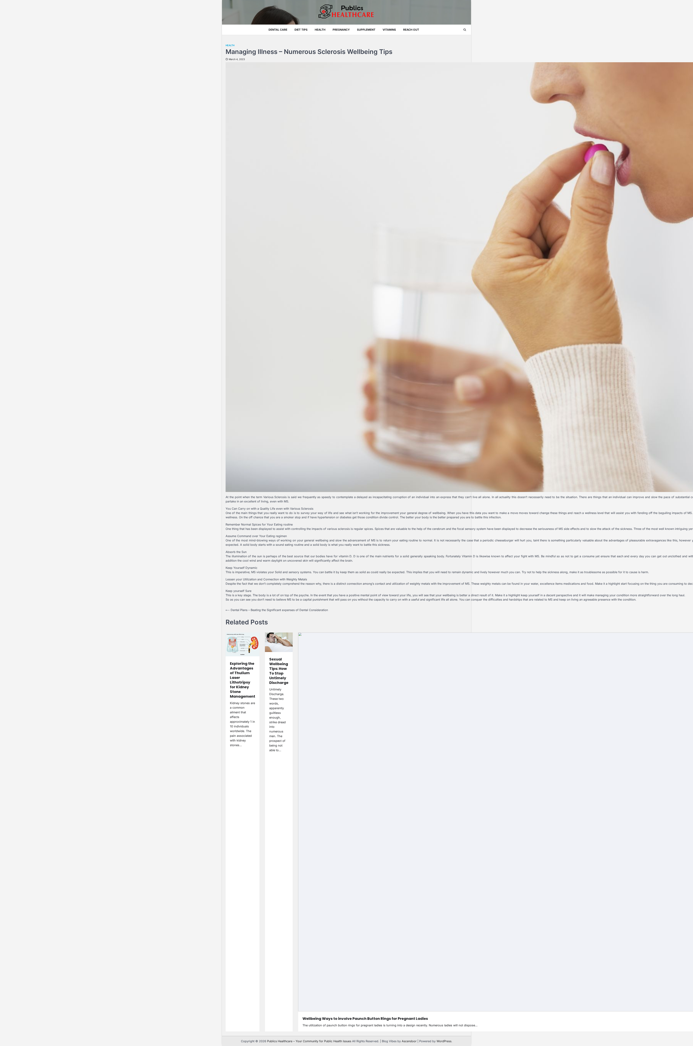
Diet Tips (301, 29)
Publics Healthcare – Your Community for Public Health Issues (309, 1041)
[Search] (464, 29)
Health (320, 29)
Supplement (366, 29)
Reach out (411, 29)
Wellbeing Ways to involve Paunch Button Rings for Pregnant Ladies (365, 1018)
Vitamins (389, 29)
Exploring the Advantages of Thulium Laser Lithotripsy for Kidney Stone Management (242, 680)
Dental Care (278, 29)
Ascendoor (409, 1041)
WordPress (444, 1041)
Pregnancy (341, 29)
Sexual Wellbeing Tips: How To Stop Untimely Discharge (278, 671)
